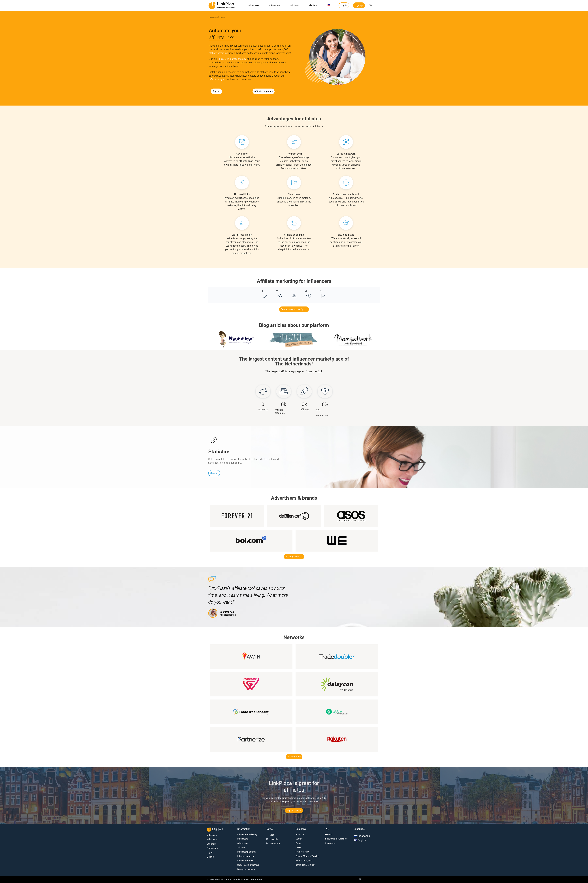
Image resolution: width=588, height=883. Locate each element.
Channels (211, 844)
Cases (298, 847)
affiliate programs (218, 53)
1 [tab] (262, 291)
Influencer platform (246, 852)
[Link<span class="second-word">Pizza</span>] (212, 5)
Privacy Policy (302, 852)
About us (300, 834)
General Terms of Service (307, 856)
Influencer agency (245, 856)
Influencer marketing (247, 834)
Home (212, 17)
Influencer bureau (245, 860)
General (328, 834)
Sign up (210, 857)
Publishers (212, 839)
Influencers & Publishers (336, 839)
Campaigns (212, 848)
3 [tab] (291, 291)
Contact (299, 839)
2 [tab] (277, 291)
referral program (217, 79)
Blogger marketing (246, 869)
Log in (210, 852)
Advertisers (253, 5)
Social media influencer (248, 865)
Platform (313, 5)
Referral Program (304, 860)
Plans (298, 843)
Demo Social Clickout (305, 865)
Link (226, 3)
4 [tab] (306, 291)
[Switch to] (328, 5)
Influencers (274, 5)
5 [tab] (320, 291)
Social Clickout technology (232, 58)
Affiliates (294, 5)
